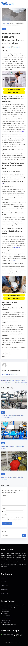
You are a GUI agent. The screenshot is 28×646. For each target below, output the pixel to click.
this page (13, 260)
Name (4, 508)
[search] (24, 535)
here (3, 183)
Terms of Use (4, 593)
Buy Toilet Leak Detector (14, 89)
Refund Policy (4, 589)
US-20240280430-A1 (6, 608)
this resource (16, 247)
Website (4, 514)
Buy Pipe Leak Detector (14, 92)
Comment (5, 495)
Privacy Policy (4, 585)
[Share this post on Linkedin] (10, 51)
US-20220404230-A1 (6, 620)
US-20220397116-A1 (6, 622)
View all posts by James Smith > (10, 374)
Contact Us (4, 581)
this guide (21, 131)
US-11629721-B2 (5, 613)
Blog (8, 23)
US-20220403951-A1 (6, 615)
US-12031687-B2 (5, 611)
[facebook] (3, 51)
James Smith (17, 47)
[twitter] (7, 51)
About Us (3, 578)
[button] (14, 89)
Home (3, 23)
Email (4, 511)
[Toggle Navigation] (25, 3)
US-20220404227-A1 (6, 618)
